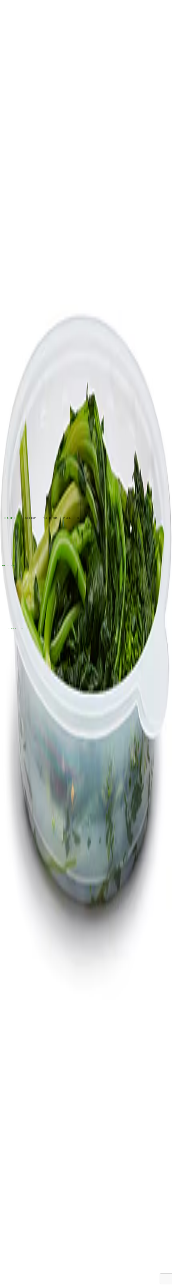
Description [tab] (10, 518)
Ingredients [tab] (50, 518)
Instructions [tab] (71, 518)
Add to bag (8, 565)
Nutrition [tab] (30, 518)
